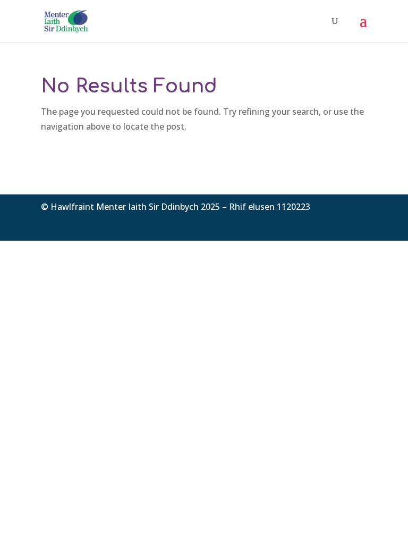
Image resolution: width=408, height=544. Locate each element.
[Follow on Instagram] (358, 222)
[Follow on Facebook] (316, 222)
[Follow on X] (337, 222)
